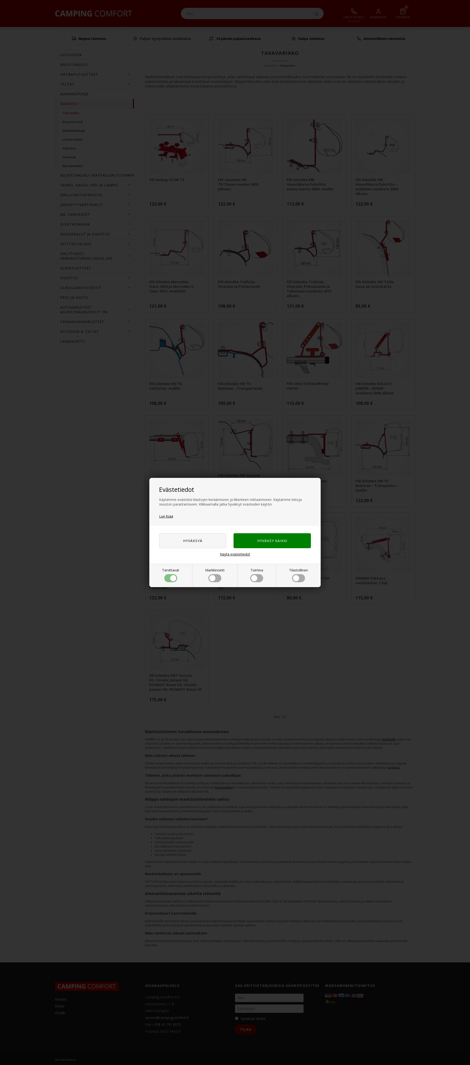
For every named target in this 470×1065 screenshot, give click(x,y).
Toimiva (256, 570)
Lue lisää (166, 516)
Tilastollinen (298, 570)
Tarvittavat (170, 570)
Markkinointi (214, 570)
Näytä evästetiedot (235, 554)
